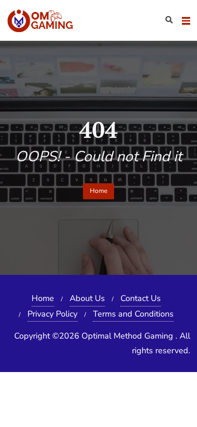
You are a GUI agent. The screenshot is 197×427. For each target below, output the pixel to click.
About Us (87, 298)
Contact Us (140, 298)
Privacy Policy (52, 313)
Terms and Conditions (133, 313)
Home (98, 190)
